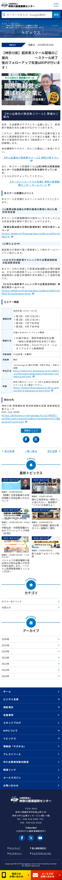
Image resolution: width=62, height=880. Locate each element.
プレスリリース (12, 754)
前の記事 (9, 451)
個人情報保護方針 (39, 848)
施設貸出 (8, 707)
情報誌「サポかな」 (14, 746)
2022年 (5, 663)
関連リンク (9, 769)
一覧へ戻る (31, 451)
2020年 (5, 676)
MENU (56, 5)
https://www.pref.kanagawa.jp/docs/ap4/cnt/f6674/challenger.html (31, 292)
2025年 (5, 645)
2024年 (5, 651)
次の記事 (52, 451)
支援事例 (8, 715)
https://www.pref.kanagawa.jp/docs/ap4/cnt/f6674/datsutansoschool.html (36, 389)
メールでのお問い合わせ (47, 875)
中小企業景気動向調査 (16, 761)
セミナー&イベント (12, 601)
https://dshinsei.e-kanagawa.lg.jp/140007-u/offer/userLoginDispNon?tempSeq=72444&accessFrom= (36, 373)
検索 (56, 14)
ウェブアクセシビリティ (41, 853)
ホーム (7, 691)
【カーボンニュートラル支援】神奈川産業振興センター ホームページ (34, 183)
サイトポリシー (15, 853)
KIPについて (10, 730)
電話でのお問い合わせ (16, 875)
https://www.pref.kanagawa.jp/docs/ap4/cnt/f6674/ (31, 235)
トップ (4, 23)
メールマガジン (12, 777)
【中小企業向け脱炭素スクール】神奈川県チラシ (31, 157)
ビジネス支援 (11, 699)
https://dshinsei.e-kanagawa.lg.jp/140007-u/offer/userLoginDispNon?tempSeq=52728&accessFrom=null (31, 418)
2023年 (5, 657)
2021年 (5, 670)
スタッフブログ (12, 722)
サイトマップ (14, 848)
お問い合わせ (11, 785)
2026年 (5, 639)
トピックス (14, 23)
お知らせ (6, 607)
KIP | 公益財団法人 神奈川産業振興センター (18, 5)
